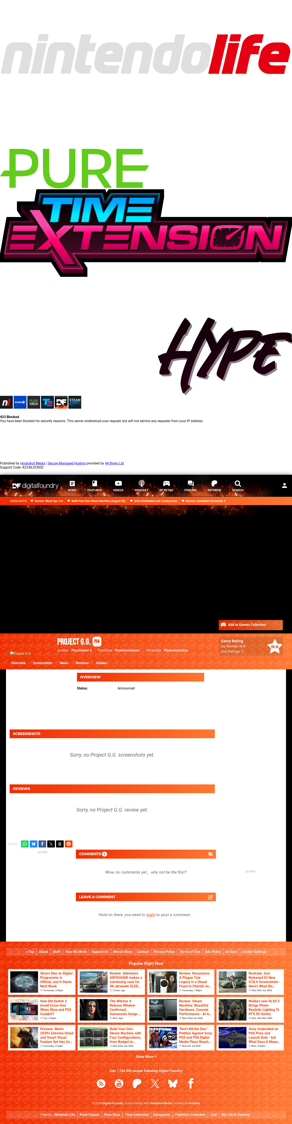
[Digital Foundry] (35, 486)
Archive (231, 952)
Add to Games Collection (246, 625)
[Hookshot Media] (32, 31)
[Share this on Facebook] (42, 843)
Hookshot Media (32, 463)
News (64, 663)
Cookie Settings (254, 952)
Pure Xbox (112, 1115)
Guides (101, 663)
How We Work (76, 952)
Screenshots (42, 663)
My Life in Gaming (235, 1115)
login (150, 914)
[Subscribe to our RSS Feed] (101, 1084)
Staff (56, 952)
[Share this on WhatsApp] (25, 843)
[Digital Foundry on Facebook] (191, 1084)
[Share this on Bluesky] (33, 843)
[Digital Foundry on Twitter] (155, 1084)
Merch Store (122, 952)
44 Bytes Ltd (114, 463)
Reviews (82, 663)
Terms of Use (190, 952)
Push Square (90, 1115)
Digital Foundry (113, 1103)
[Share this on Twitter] (51, 843)
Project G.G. (78, 642)
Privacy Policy (164, 952)
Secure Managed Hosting (67, 463)
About (43, 952)
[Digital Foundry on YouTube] (119, 1084)
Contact (143, 952)
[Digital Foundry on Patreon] (137, 1084)
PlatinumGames (127, 650)
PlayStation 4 (81, 650)
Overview (18, 663)
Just (213, 1115)
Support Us (100, 952)
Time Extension (137, 1115)
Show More (145, 1057)
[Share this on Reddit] (68, 843)
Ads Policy (213, 952)
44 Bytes (194, 1103)
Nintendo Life (65, 1115)
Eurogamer (161, 1115)
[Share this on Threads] (60, 843)
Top (31, 952)
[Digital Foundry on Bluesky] (173, 1084)
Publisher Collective (190, 1115)
